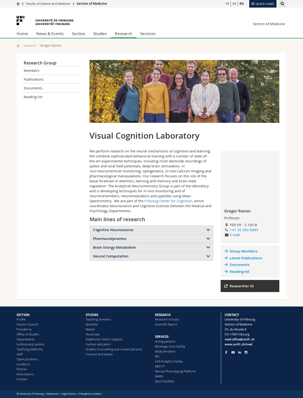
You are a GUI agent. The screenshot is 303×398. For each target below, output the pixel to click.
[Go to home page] (18, 3)
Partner (22, 369)
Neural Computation (111, 256)
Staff (20, 354)
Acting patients (165, 341)
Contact (22, 379)
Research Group (40, 63)
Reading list (33, 96)
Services (148, 33)
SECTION (23, 315)
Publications (34, 79)
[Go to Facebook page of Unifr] (226, 352)
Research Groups (167, 319)
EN (242, 3)
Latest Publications (246, 258)
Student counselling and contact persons (114, 349)
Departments (26, 339)
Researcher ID (242, 286)
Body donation (165, 351)
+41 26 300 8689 (244, 229)
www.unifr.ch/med (238, 344)
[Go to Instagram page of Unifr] (246, 352)
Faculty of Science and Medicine (48, 3)
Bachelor (92, 324)
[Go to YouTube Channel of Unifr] (233, 352)
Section (78, 33)
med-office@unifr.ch (239, 339)
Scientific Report (166, 324)
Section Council (27, 324)
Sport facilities (164, 381)
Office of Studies (28, 334)
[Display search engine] (282, 3)
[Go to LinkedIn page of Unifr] (239, 352)
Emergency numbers (90, 393)
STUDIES (92, 315)
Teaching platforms (30, 349)
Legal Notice (69, 393)
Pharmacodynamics (109, 238)
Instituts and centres (31, 344)
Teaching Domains (98, 319)
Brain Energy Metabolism (114, 247)
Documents (33, 88)
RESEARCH (163, 315)
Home (22, 33)
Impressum (52, 393)
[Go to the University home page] (45, 20)
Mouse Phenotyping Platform (175, 371)
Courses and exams (99, 354)
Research (123, 33)
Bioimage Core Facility (170, 346)
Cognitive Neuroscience (113, 229)
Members (31, 70)
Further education (98, 344)
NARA (159, 376)
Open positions (27, 359)
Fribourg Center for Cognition (168, 200)
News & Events (50, 33)
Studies (100, 33)
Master (90, 329)
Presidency (24, 329)
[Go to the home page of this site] (18, 45)
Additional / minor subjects (104, 339)
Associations (25, 374)
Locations (23, 364)
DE (234, 3)
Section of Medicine (92, 3)
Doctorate (92, 334)
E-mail (235, 234)
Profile (21, 319)
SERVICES (162, 336)
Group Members (243, 251)
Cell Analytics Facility (169, 361)
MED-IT (160, 366)
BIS (157, 356)
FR (227, 3)
